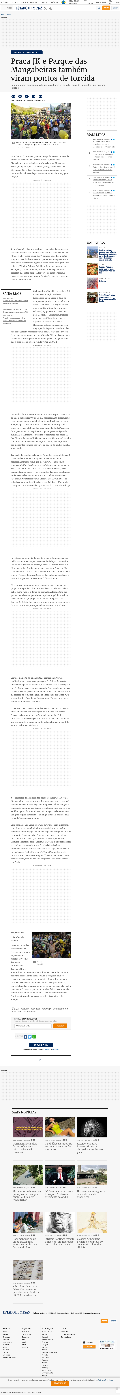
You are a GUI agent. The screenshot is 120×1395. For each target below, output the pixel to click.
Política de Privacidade (105, 1380)
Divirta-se (45, 1376)
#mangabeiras (60, 1008)
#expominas (29, 1011)
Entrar (115, 8)
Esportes (45, 1360)
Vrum (24, 1345)
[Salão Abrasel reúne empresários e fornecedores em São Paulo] (92, 297)
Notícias (4, 2)
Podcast (45, 1365)
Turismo (44, 1347)
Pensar (44, 1363)
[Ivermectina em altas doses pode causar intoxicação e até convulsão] (28, 1127)
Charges (45, 1345)
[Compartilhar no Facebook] (25, 1037)
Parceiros (101, 2)
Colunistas (6, 1350)
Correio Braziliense (68, 1334)
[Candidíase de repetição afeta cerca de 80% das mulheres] (60, 1127)
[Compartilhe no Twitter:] (66, 1188)
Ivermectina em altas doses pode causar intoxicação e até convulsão (25, 1148)
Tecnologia (45, 1358)
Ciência (44, 1350)
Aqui (24, 1342)
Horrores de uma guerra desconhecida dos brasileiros (91, 1194)
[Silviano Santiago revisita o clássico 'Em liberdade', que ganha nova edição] (60, 1222)
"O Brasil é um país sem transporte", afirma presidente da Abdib (59, 1194)
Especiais (45, 1337)
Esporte (15, 2)
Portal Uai (25, 1332)
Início (2, 14)
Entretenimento (29, 2)
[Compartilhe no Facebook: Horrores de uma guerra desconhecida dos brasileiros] (96, 1188)
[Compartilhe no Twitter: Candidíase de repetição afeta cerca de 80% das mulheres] (66, 1140)
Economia (6, 1337)
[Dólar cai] (92, 283)
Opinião (44, 1334)
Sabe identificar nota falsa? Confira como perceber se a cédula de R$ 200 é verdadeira (26, 1291)
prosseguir (60, 1383)
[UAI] (63, 2)
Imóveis (54, 2)
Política (5, 1334)
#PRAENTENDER (48, 1340)
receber (60, 1026)
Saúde (5, 1347)
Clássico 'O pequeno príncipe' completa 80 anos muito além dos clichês (90, 1243)
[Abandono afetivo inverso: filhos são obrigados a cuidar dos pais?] (92, 1127)
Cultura (5, 1352)
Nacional (6, 1340)
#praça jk (46, 1008)
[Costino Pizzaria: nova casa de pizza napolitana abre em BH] (92, 269)
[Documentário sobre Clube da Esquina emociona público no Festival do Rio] (28, 1222)
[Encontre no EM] (98, 8)
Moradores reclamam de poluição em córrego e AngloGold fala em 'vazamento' (27, 1195)
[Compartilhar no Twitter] (30, 1037)
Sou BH (25, 1347)
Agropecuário (46, 1370)
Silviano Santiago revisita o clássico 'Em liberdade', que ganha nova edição (60, 1241)
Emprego (45, 1342)
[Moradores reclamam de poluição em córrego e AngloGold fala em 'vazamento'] (28, 1175)
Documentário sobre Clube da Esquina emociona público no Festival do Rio (25, 1243)
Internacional (7, 1342)
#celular (24, 1008)
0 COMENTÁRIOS (41, 1045)
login (48, 1049)
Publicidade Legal (9, 1358)
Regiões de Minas (48, 1332)
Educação (6, 1355)
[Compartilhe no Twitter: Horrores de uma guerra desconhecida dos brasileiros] (98, 1188)
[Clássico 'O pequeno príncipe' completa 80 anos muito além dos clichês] (92, 1222)
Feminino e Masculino (49, 1352)
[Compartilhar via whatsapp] (34, 1037)
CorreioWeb (65, 1332)
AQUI (118, 2)
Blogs (24, 1340)
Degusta (45, 1355)
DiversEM (6, 1345)
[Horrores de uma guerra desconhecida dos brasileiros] (92, 1175)
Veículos (44, 2)
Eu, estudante (66, 1337)
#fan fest (16, 1011)
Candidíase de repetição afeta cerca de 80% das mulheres (58, 1146)
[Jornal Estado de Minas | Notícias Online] (29, 8)
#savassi (35, 1008)
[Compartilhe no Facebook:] (64, 1188)
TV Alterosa (26, 1334)
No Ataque (45, 1368)
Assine (106, 8)
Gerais (48, 8)
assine (56, 1049)
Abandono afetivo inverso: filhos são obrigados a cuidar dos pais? (90, 1148)
